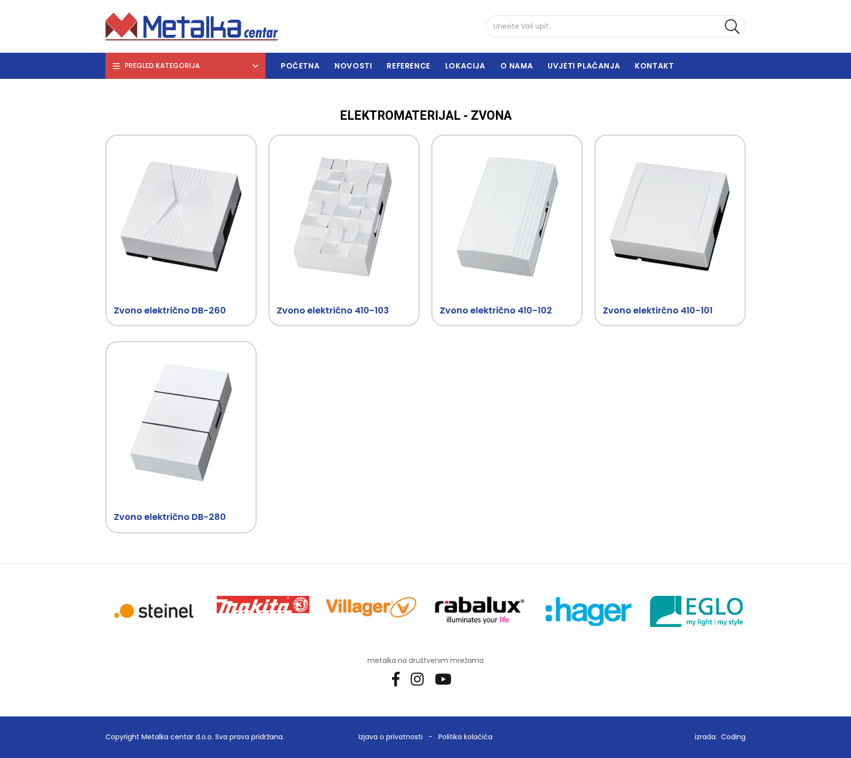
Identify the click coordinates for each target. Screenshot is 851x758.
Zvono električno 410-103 (333, 310)
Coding (733, 737)
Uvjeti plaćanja (584, 66)
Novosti (353, 66)
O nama (516, 66)
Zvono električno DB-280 (170, 517)
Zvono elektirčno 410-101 (658, 310)
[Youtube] (447, 679)
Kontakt (654, 66)
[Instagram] (421, 679)
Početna (300, 66)
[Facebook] (399, 679)
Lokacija (465, 66)
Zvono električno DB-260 (170, 310)
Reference (408, 66)
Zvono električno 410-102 (496, 310)
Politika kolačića (465, 737)
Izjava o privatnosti (391, 737)
